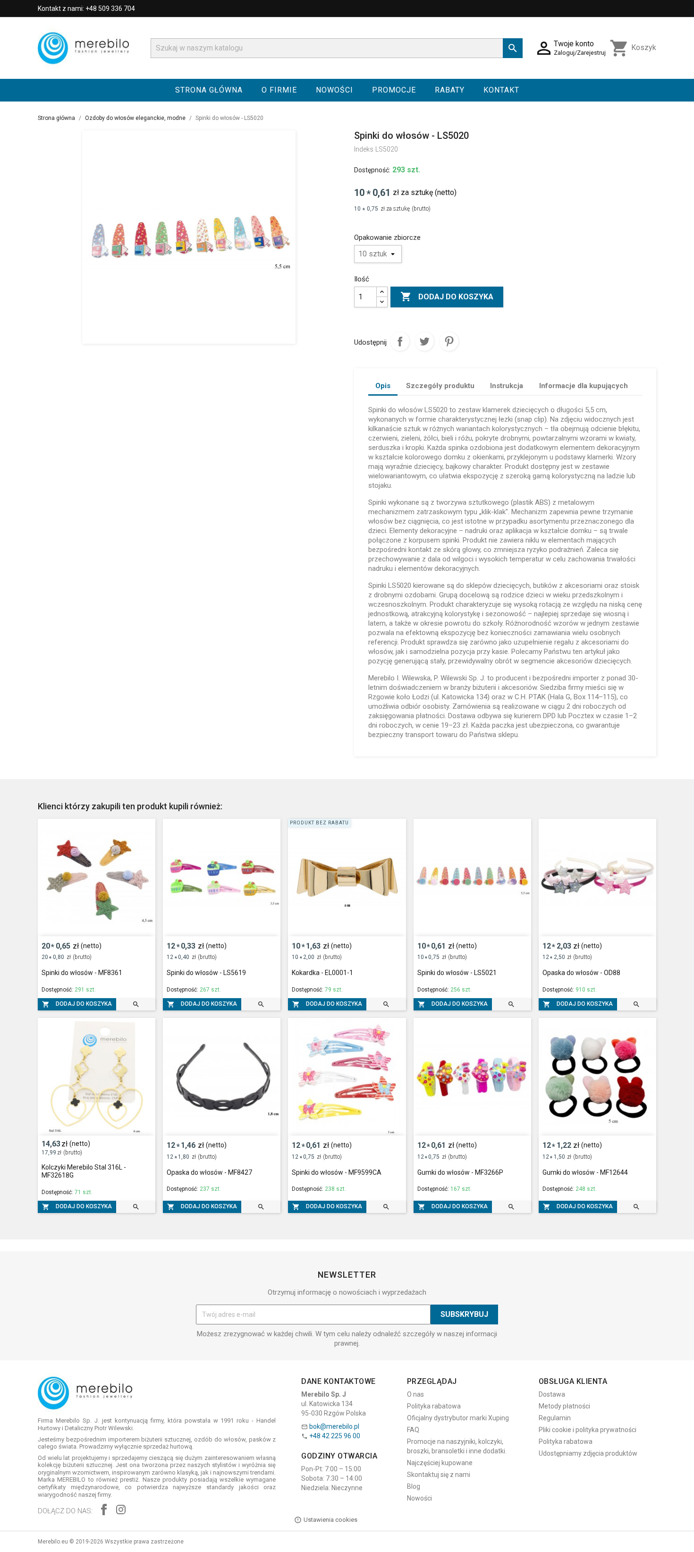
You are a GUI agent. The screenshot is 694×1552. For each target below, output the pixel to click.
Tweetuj (424, 341)
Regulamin (555, 1418)
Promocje (394, 89)
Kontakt (501, 89)
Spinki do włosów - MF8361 (82, 972)
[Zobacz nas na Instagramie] (121, 1511)
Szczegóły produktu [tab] (440, 386)
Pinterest (449, 341)
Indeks (363, 149)
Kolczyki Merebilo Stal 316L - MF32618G (84, 1171)
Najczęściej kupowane (440, 1463)
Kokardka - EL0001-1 (322, 972)
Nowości (334, 89)
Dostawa (552, 1394)
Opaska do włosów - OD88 (581, 972)
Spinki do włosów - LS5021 (457, 972)
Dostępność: (372, 170)
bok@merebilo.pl (334, 1426)
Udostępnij (399, 341)
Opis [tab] (382, 386)
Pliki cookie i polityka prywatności (587, 1429)
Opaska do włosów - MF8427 (209, 1172)
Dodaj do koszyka (446, 296)
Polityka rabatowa (434, 1406)
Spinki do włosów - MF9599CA (336, 1172)
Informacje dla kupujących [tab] (583, 386)
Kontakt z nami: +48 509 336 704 (86, 8)
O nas (415, 1394)
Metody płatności (564, 1406)
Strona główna (209, 89)
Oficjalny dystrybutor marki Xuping (458, 1418)
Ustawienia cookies (330, 1519)
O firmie (279, 89)
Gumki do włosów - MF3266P (460, 1172)
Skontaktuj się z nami (438, 1474)
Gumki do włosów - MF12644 (585, 1172)
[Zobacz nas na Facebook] (104, 1511)
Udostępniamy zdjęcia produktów (588, 1453)
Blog (413, 1486)
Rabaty (450, 89)
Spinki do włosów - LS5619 (206, 972)
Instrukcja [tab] (506, 386)
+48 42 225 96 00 (334, 1436)
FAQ (413, 1429)
